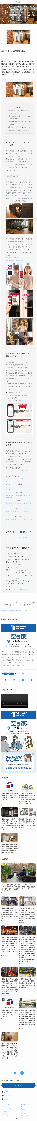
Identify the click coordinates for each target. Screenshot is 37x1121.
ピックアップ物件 (8, 1109)
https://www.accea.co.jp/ (20, 589)
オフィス (11, 20)
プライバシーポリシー (11, 1095)
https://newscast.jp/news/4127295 (17, 538)
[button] (2, 2)
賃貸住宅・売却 (25, 1105)
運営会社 (7, 1099)
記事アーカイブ (7, 1105)
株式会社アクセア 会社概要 (19, 130)
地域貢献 (23, 1113)
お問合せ (7, 1092)
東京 (18, 673)
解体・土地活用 (25, 1115)
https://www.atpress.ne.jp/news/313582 (14, 610)
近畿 (23, 673)
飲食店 (23, 1109)
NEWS (5, 20)
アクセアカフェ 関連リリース (20, 127)
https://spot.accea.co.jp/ (14, 260)
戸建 (4, 1113)
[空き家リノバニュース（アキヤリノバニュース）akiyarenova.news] (18, 2)
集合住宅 (5, 1115)
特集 (4, 1107)
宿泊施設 (23, 1107)
